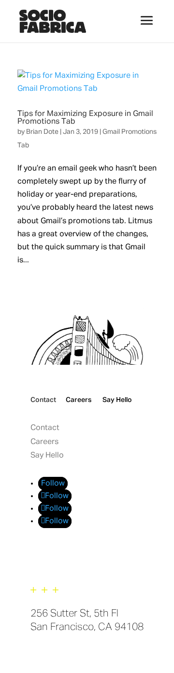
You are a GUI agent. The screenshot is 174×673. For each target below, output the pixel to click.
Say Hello (117, 400)
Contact (43, 400)
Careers (78, 400)
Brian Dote (42, 132)
